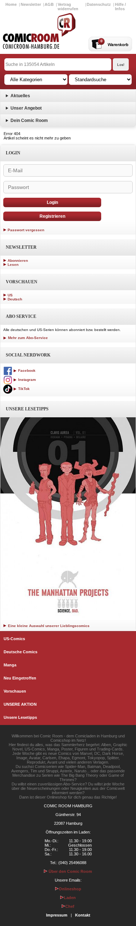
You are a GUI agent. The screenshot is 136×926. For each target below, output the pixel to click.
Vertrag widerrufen (68, 6)
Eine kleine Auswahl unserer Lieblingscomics (48, 626)
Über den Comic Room (70, 871)
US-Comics (14, 639)
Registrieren (52, 216)
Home (11, 4)
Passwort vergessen (26, 230)
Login (52, 202)
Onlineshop (70, 889)
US (10, 295)
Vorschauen (15, 691)
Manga (10, 665)
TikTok (23, 389)
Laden (70, 897)
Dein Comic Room (29, 120)
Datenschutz (99, 4)
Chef (69, 906)
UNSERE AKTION (20, 704)
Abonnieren (18, 261)
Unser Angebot (26, 108)
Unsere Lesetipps (20, 717)
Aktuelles (20, 95)
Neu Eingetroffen (20, 678)
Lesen (13, 265)
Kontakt (82, 915)
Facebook (26, 371)
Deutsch (15, 299)
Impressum (56, 915)
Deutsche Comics (20, 652)
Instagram (26, 380)
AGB (49, 4)
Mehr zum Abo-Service (27, 338)
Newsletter (31, 4)
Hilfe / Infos (120, 6)
